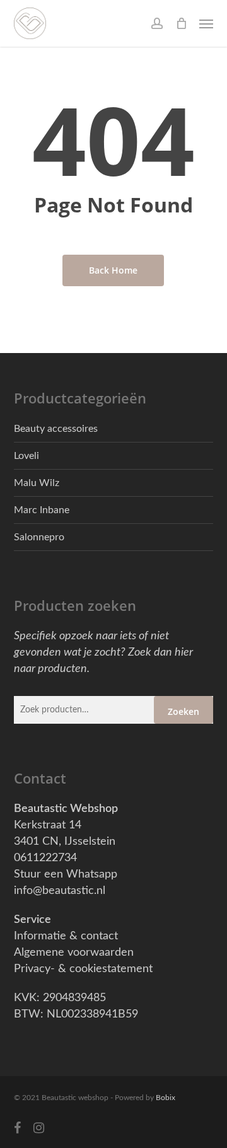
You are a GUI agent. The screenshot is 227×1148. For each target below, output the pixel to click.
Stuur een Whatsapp (65, 874)
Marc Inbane (41, 510)
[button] (206, 23)
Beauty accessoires (56, 429)
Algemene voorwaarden (74, 952)
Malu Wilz (36, 483)
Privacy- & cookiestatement (83, 969)
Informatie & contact (66, 936)
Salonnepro (39, 537)
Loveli (26, 456)
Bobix (165, 1097)
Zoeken (183, 711)
